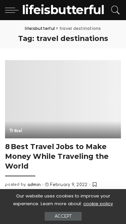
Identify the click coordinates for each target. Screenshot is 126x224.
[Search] (114, 10)
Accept (63, 216)
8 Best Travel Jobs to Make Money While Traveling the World (57, 156)
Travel (15, 130)
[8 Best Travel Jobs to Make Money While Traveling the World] (63, 99)
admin (34, 185)
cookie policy (98, 203)
